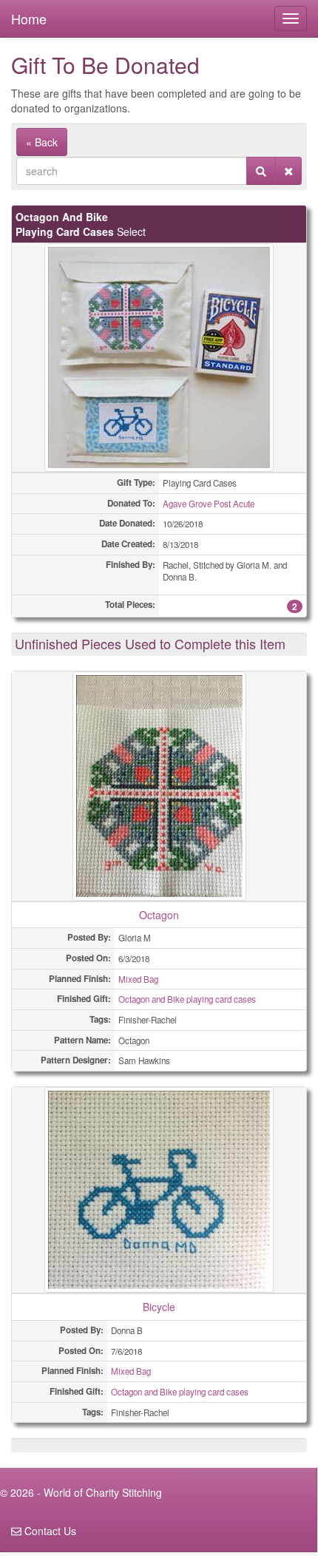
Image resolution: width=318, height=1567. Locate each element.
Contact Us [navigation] (48, 1530)
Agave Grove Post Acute (208, 504)
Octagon (159, 914)
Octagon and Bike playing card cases (187, 999)
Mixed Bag (138, 979)
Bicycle (159, 1306)
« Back (42, 142)
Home (29, 18)
